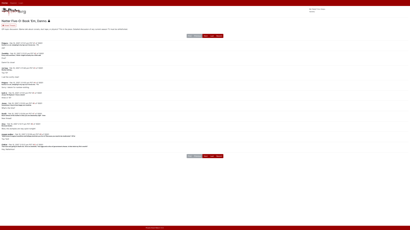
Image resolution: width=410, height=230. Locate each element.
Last (212, 36)
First (190, 36)
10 (35, 145)
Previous (197, 36)
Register (13, 3)
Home (5, 3)
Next (206, 36)
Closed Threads (9, 25)
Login (21, 3)
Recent (219, 36)
